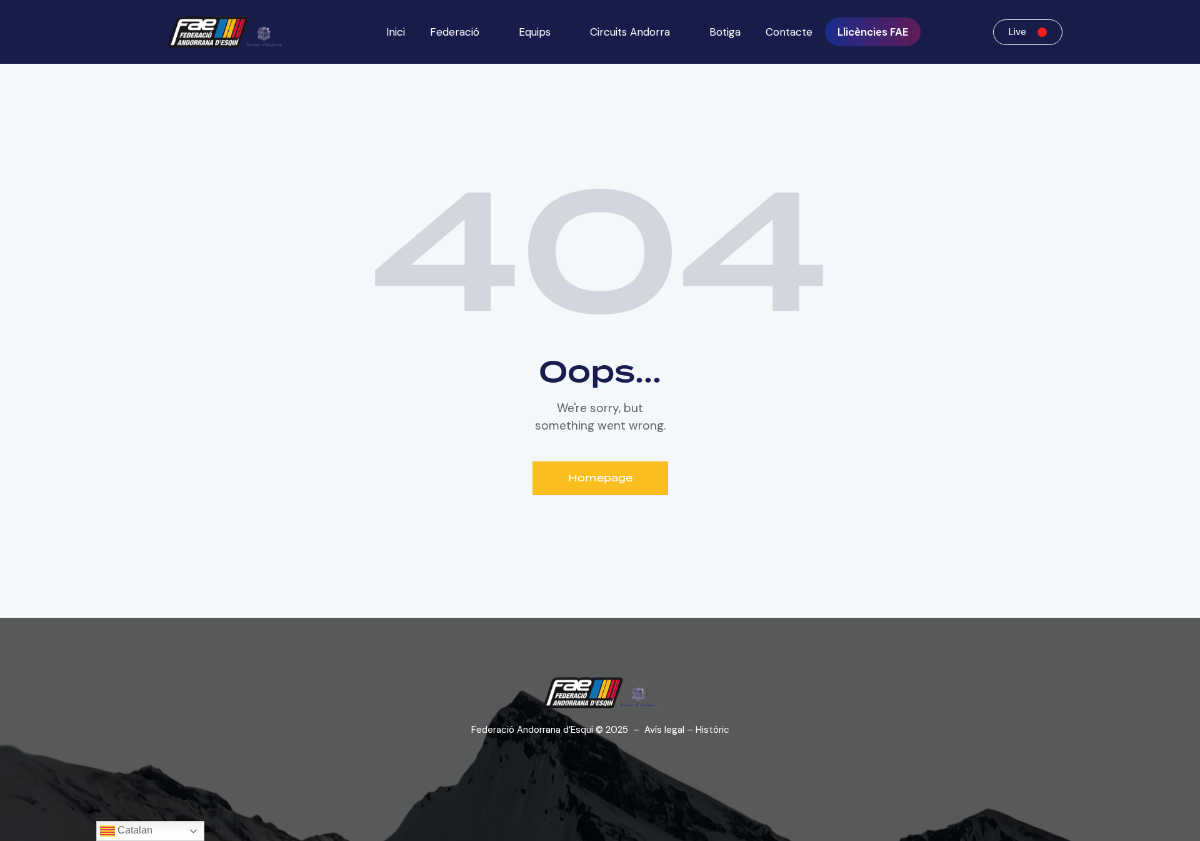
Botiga (725, 32)
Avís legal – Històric (686, 729)
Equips (535, 32)
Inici (395, 32)
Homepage (600, 478)
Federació (454, 32)
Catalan (133, 830)
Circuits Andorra (630, 32)
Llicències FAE (873, 32)
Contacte (789, 32)
